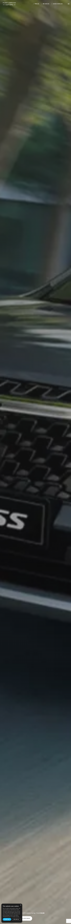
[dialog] (11, 913)
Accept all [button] (7, 919)
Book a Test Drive (24, 918)
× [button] (20, 905)
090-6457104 (46, 3)
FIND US (37, 3)
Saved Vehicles (58, 3)
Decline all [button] (16, 919)
